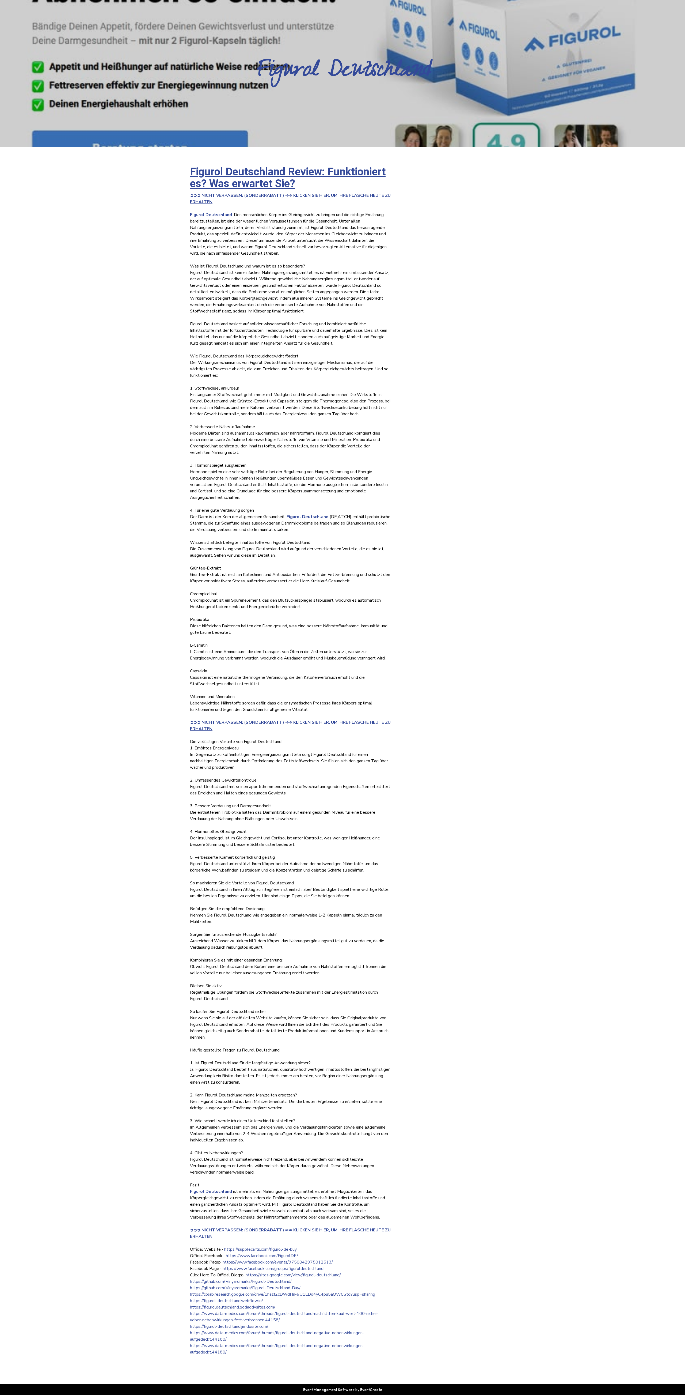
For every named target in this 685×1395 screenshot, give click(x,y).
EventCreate (371, 1389)
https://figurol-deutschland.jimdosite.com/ (229, 1326)
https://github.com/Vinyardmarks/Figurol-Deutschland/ (241, 1281)
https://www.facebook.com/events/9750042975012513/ (278, 1262)
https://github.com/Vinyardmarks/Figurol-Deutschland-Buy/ (245, 1288)
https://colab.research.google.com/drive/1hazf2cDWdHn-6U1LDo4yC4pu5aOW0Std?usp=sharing (282, 1294)
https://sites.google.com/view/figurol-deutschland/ (293, 1275)
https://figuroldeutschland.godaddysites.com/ (232, 1307)
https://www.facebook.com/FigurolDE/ (262, 1256)
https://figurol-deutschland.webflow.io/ (226, 1301)
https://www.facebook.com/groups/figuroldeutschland (273, 1269)
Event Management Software (329, 1389)
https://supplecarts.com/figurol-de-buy (260, 1249)
